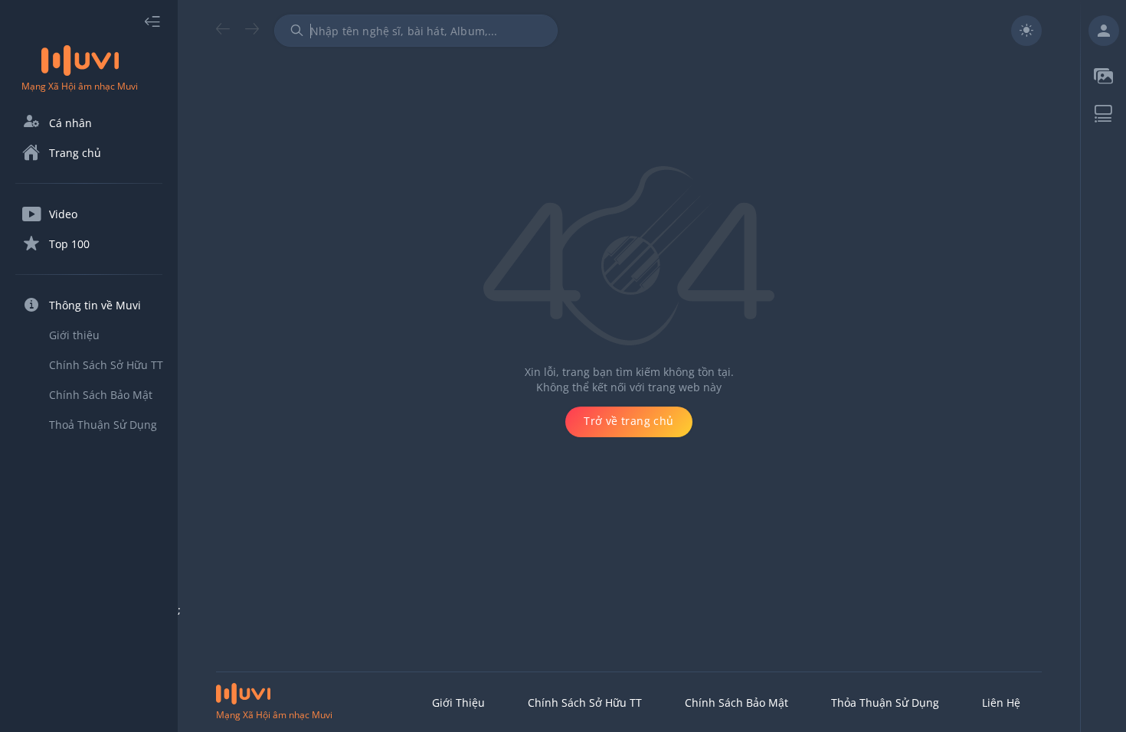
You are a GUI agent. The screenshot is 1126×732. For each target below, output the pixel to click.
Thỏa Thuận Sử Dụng (885, 702)
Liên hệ (1001, 702)
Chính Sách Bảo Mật (736, 702)
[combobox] (416, 31)
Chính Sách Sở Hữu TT (585, 702)
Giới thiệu (458, 702)
